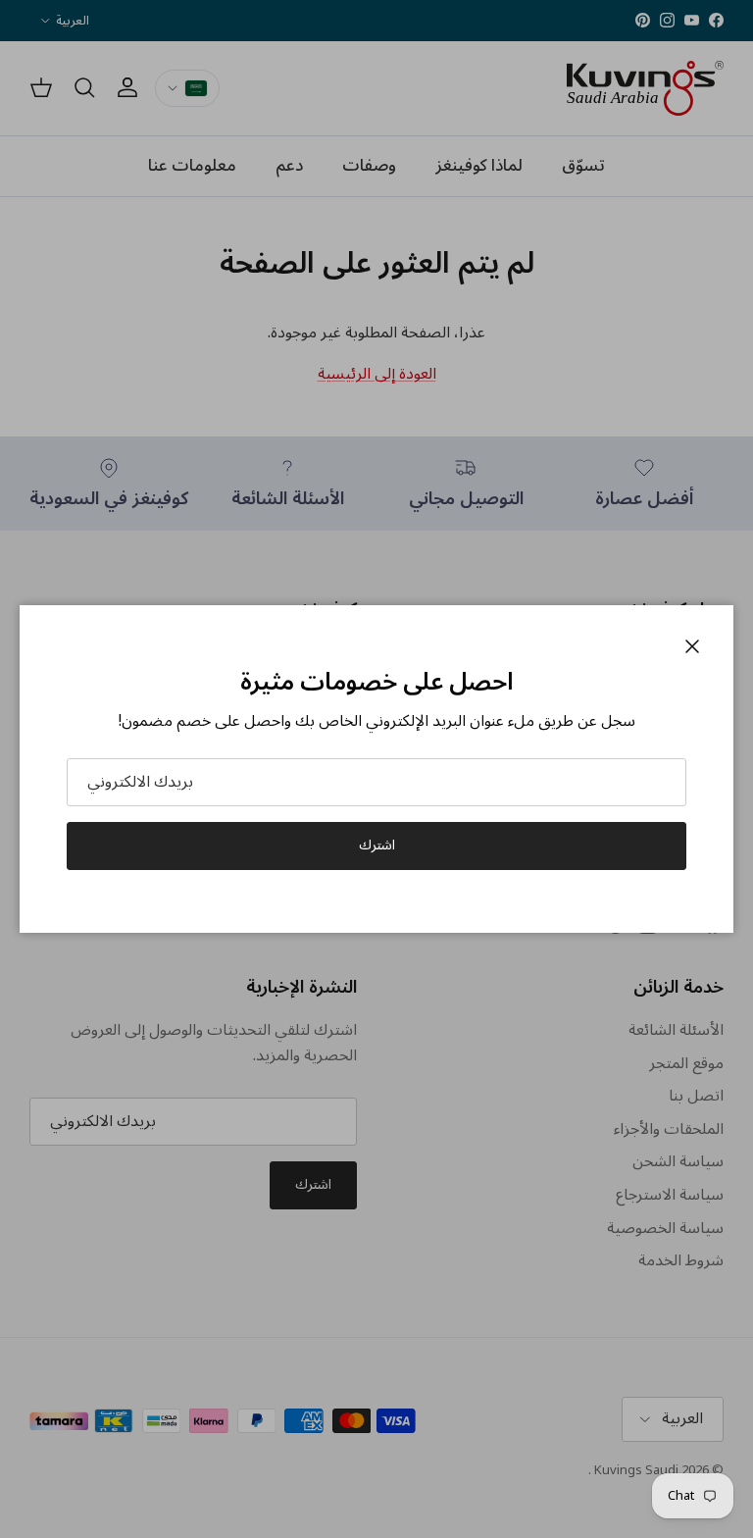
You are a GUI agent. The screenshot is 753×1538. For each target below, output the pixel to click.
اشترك (377, 845)
